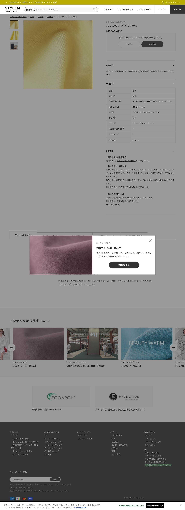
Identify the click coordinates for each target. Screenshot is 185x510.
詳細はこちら (124, 265)
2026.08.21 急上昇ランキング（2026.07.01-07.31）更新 (33, 2)
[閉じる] (150, 240)
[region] (92, 505)
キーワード (40, 10)
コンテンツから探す (125, 9)
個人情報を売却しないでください (131, 505)
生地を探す (108, 9)
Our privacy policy (80, 507)
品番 (30, 10)
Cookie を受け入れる (155, 505)
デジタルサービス (144, 9)
